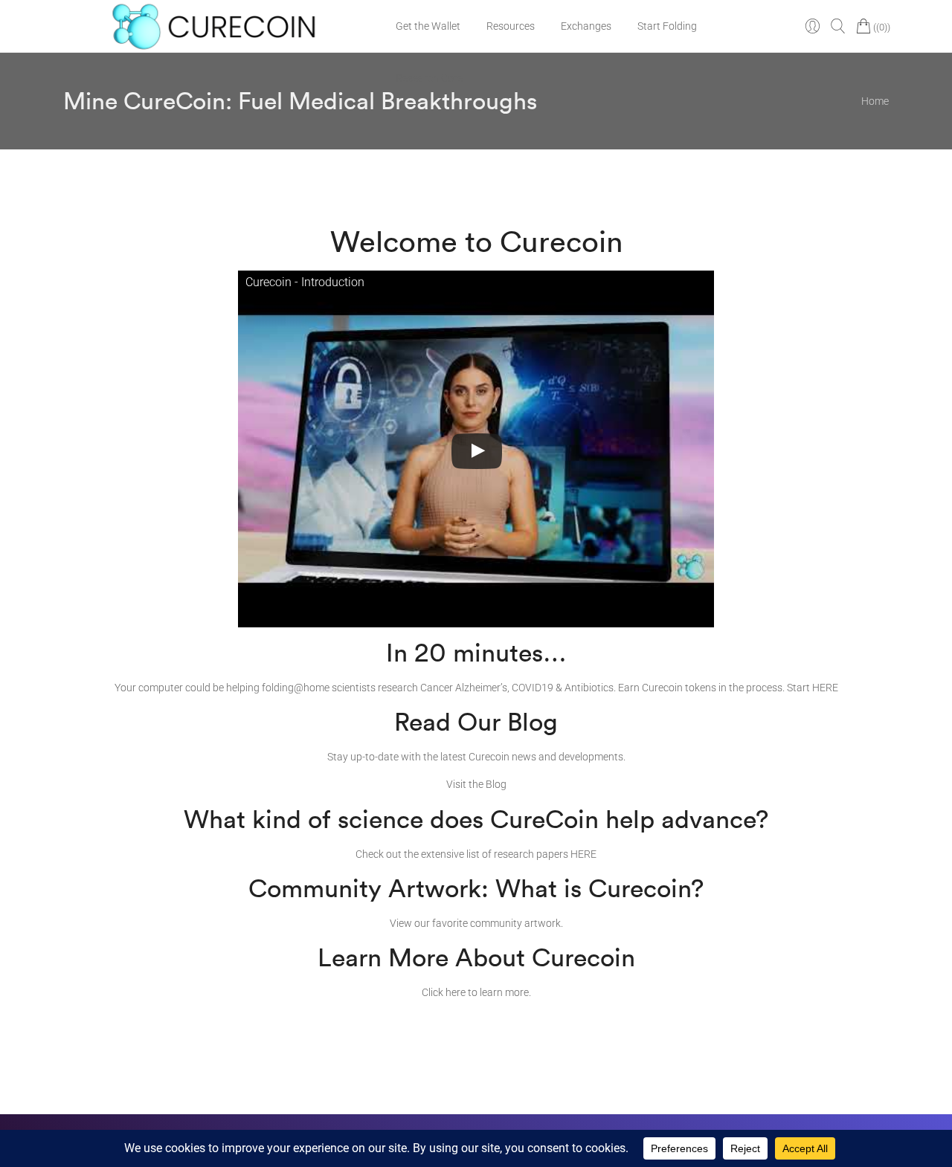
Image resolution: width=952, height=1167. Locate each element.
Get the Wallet (428, 26)
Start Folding (667, 26)
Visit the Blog (476, 784)
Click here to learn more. (476, 992)
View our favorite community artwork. (476, 923)
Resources (510, 26)
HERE (825, 688)
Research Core (429, 78)
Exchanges (586, 26)
